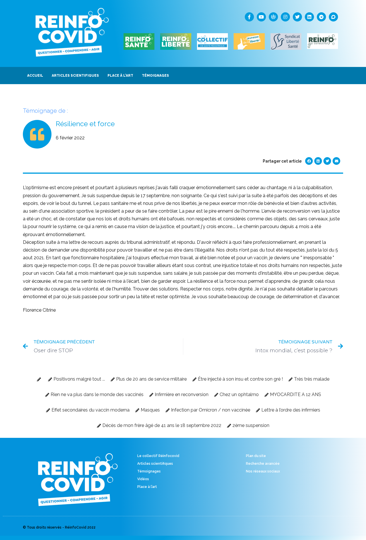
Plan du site (256, 456)
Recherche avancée (263, 464)
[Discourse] (333, 16)
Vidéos (143, 479)
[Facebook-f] (249, 16)
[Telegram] (321, 16)
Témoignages (149, 471)
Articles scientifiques (155, 464)
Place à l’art (147, 487)
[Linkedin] (309, 16)
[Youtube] (261, 16)
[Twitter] (297, 16)
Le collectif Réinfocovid (158, 456)
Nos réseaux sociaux (263, 471)
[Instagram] (285, 16)
